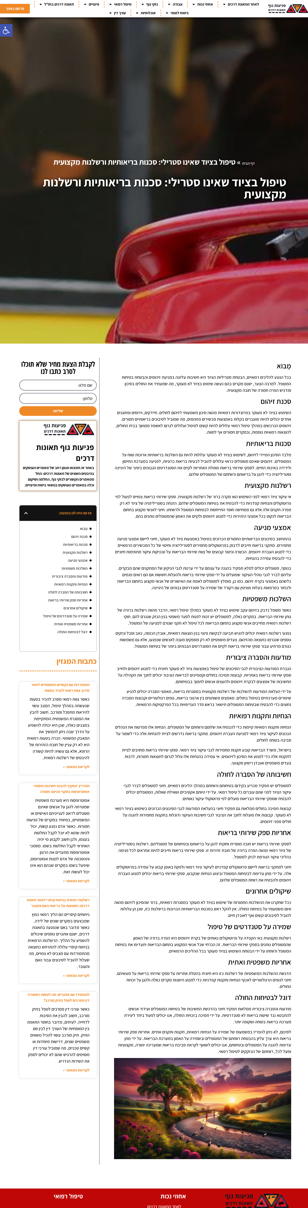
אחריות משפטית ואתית (71, 624)
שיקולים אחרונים (76, 608)
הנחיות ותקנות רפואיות (71, 584)
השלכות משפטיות (75, 568)
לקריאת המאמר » (76, 766)
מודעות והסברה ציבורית (70, 576)
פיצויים (94, 4)
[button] (6, 30)
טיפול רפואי (122, 4)
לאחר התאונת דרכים (243, 4)
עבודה (177, 4)
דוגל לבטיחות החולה (73, 631)
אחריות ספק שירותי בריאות (68, 600)
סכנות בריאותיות (75, 544)
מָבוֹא (84, 528)
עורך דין (120, 12)
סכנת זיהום (79, 536)
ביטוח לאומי (180, 12)
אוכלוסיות (148, 12)
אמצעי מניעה (78, 560)
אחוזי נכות (205, 4)
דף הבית (248, 163)
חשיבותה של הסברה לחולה (68, 592)
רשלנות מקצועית (75, 552)
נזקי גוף (152, 4)
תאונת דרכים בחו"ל (59, 4)
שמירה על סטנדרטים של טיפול (65, 616)
